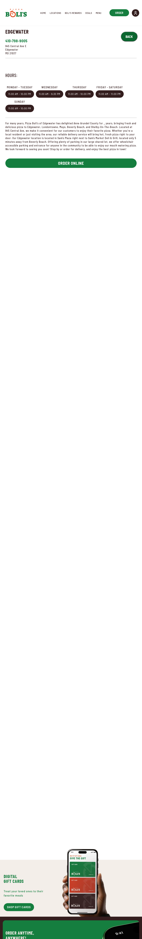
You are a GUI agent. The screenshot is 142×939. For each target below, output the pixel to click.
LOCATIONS (55, 13)
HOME (43, 13)
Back (129, 37)
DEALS (88, 13)
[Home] (16, 13)
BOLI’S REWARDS (73, 13)
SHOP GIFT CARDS (19, 907)
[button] (135, 13)
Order (119, 12)
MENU (99, 13)
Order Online (71, 163)
